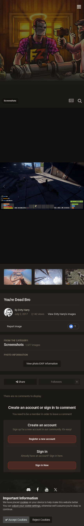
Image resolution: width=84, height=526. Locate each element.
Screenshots (14, 345)
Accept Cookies (17, 519)
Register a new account (42, 438)
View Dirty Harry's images (62, 314)
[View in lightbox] (42, 186)
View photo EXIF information (42, 363)
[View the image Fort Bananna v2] (18, 277)
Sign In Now (42, 465)
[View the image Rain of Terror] (48, 277)
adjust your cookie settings (26, 505)
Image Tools (68, 257)
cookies (24, 502)
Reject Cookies (41, 519)
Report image (14, 326)
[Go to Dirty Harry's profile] (8, 312)
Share (21, 381)
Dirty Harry (23, 309)
